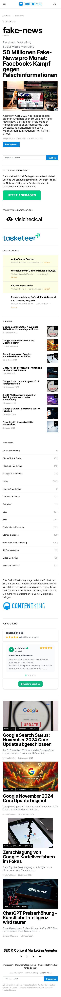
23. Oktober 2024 (10, 360)
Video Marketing (10, 558)
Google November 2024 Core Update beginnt (18, 341)
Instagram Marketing (12, 473)
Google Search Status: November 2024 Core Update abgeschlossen (21, 328)
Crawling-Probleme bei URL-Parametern (18, 423)
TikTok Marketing (11, 550)
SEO (5, 519)
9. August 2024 (9, 428)
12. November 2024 (10, 346)
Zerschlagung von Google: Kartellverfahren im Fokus (17, 355)
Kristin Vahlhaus (9, 875)
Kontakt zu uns (30, 968)
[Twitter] (27, 956)
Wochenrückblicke (11, 565)
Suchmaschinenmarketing (15, 542)
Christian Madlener (10, 936)
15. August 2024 (9, 403)
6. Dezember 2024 (10, 333)
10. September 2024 (11, 387)
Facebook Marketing (16, 42)
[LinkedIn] (33, 956)
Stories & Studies (11, 535)
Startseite (6, 16)
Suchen (52, 158)
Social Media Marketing (18, 46)
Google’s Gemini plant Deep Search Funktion (21, 409)
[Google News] (40, 956)
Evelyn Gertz (8, 138)
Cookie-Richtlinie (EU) (48, 965)
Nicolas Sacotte (9, 758)
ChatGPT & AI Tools (12, 458)
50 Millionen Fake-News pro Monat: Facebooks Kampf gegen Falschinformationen (30, 63)
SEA (5, 512)
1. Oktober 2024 (9, 373)
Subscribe (51, 979)
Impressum (8, 965)
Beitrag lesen (11, 144)
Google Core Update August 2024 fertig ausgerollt (21, 382)
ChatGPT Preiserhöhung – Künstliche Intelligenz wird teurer (22, 368)
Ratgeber (7, 504)
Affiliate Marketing (11, 450)
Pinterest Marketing (12, 489)
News (5, 481)
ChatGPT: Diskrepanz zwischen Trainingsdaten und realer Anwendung (19, 397)
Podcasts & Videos (11, 496)
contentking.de (45, 973)
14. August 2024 (9, 414)
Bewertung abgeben (30, 684)
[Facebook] (20, 956)
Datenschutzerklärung (25, 965)
